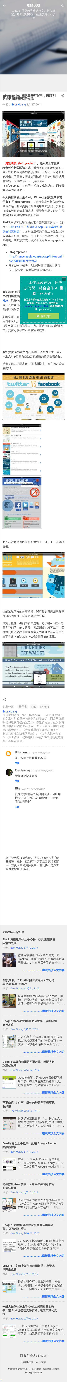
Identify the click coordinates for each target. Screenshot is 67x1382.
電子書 (23, 706)
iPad (33, 706)
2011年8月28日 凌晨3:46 (39, 753)
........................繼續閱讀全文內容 (44, 970)
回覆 (17, 763)
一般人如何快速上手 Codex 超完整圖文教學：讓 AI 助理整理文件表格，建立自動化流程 (29, 1310)
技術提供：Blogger (35, 1355)
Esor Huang (22, 770)
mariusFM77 (40, 1362)
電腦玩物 (33, 5)
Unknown (21, 752)
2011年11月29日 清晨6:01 (33, 789)
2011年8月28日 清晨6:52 (42, 771)
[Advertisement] (33, 55)
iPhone (44, 706)
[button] (63, 96)
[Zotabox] (1, 1380)
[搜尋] (63, 6)
